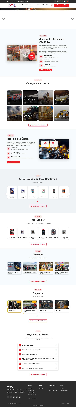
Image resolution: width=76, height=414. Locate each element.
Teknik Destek (31, 5)
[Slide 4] (37, 26)
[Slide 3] (35, 26)
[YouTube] (65, 1)
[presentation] (7, 194)
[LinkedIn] (60, 1)
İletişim (47, 4)
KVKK (43, 4)
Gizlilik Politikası (63, 403)
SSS (50, 388)
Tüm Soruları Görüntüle (39, 374)
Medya (38, 4)
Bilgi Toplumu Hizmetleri (32, 398)
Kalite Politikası (31, 390)
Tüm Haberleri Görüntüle (38, 281)
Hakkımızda (30, 388)
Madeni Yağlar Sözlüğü (53, 390)
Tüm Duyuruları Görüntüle (39, 321)
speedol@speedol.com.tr (64, 390)
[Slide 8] (45, 26)
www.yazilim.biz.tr (40, 405)
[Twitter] (58, 1)
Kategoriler (41, 388)
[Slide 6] (41, 26)
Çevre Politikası (31, 392)
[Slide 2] (33, 26)
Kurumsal (21, 4)
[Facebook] (55, 1)
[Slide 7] (43, 26)
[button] (37, 201)
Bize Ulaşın (62, 388)
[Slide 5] (39, 26)
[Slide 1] (31, 26)
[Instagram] (62, 1)
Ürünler (26, 4)
